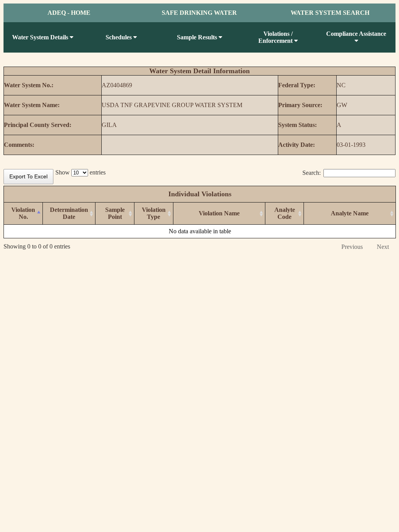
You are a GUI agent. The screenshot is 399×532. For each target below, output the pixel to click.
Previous (352, 246)
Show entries (80, 172)
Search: (311, 172)
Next (383, 246)
